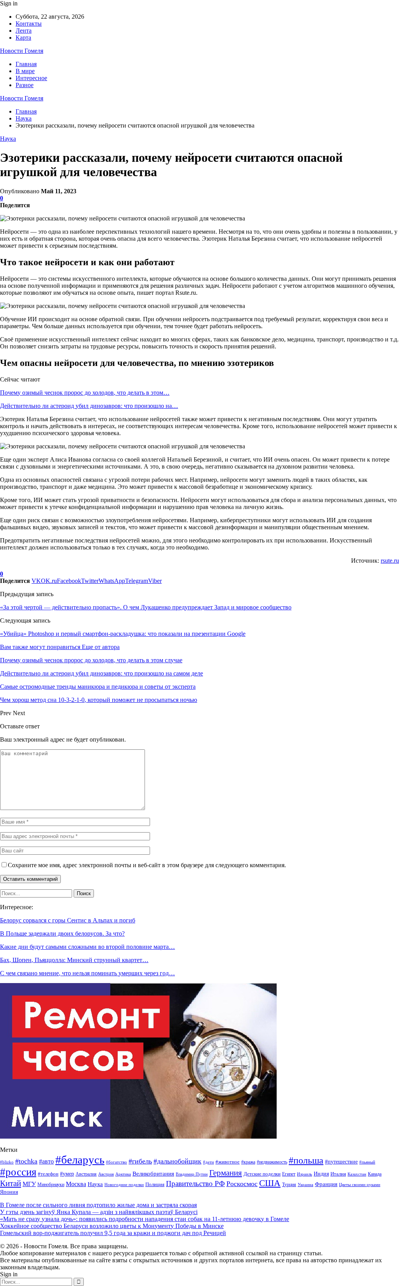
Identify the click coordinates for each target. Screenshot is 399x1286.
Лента (24, 30)
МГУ (29, 1184)
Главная (26, 64)
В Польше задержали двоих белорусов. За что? (62, 933)
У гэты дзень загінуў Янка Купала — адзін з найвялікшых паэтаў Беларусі (99, 1212)
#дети (208, 1162)
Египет (288, 1174)
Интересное (31, 78)
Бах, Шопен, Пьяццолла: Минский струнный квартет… (74, 960)
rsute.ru (390, 560)
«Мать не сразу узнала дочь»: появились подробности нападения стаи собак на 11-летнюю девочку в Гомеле (144, 1219)
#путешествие (341, 1161)
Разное (25, 85)
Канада (374, 1174)
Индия (321, 1174)
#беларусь (79, 1159)
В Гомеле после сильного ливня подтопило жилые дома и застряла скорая (98, 1205)
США (270, 1183)
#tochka (26, 1161)
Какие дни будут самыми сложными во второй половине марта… (87, 946)
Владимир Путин (192, 1174)
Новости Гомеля (21, 50)
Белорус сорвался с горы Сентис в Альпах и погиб (67, 920)
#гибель (140, 1161)
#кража (248, 1162)
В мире (25, 71)
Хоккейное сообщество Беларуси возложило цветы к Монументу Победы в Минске (112, 1226)
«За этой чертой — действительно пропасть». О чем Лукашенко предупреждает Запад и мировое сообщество (145, 607)
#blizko (7, 1162)
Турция (289, 1184)
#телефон (48, 1174)
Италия (338, 1174)
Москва (76, 1184)
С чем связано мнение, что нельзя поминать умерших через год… (87, 973)
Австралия (86, 1174)
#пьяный (367, 1162)
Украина (305, 1184)
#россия (18, 1172)
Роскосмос (242, 1184)
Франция (326, 1184)
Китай (10, 1183)
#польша (306, 1160)
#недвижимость (272, 1162)
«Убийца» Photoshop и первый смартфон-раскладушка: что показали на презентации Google (122, 633)
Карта (23, 37)
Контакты (29, 23)
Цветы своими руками (359, 1184)
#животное (227, 1162)
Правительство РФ (195, 1183)
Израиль (304, 1174)
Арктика (123, 1174)
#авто (46, 1161)
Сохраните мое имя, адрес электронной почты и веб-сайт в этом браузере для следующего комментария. (147, 865)
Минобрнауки (50, 1184)
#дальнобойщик (177, 1161)
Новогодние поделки (124, 1185)
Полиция (154, 1184)
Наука (8, 138)
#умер (67, 1174)
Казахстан (357, 1174)
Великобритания (153, 1173)
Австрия (106, 1174)
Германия (225, 1173)
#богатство (116, 1162)
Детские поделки (262, 1174)
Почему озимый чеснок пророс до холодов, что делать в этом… (84, 392)
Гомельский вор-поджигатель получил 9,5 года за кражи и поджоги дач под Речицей (113, 1233)
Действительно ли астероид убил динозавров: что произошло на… (89, 405)
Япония (9, 1192)
